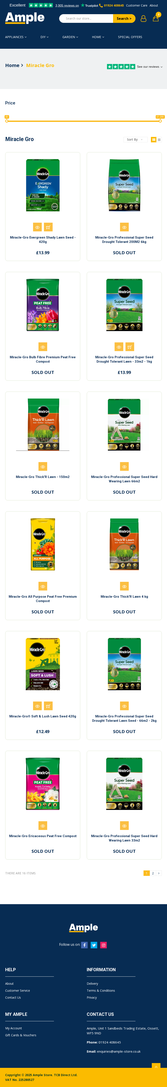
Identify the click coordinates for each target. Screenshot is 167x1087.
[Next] (159, 873)
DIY (42, 37)
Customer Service (17, 990)
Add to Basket (48, 227)
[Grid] (153, 139)
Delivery (92, 983)
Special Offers (130, 37)
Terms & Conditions (101, 990)
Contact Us (13, 997)
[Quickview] (37, 227)
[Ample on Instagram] (103, 945)
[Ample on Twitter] (94, 945)
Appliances (14, 37)
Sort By (132, 139)
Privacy (92, 997)
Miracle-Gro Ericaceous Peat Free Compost (43, 836)
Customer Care (136, 5)
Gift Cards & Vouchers (20, 1035)
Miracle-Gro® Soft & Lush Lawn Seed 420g (42, 716)
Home (96, 37)
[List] (159, 139)
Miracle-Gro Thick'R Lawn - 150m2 (43, 477)
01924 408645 (114, 5)
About (154, 5)
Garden (68, 37)
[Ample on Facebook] (84, 945)
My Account (13, 1028)
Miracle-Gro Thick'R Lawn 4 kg (124, 597)
